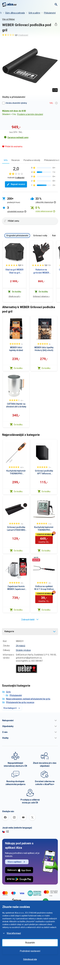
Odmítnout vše (30, 959)
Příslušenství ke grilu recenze (20, 702)
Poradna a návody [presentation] (32, 160)
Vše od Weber (8, 19)
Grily (8, 692)
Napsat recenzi (18, 184)
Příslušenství (50, 13)
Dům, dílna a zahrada (15, 13)
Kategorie (9, 631)
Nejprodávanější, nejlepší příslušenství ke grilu (28, 699)
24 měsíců (20, 645)
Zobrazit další (28, 619)
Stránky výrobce (23, 650)
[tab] (5, 160)
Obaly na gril (14, 296)
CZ (7, 831)
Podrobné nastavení (30, 951)
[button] (30, 720)
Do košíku (18, 368)
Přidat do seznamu (13, 146)
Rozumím (30, 942)
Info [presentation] (6, 160)
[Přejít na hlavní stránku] (9, 4)
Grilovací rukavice (41, 296)
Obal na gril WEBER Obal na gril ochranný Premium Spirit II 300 (14, 271)
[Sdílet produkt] (56, 24)
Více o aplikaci (14, 862)
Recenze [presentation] (16, 160)
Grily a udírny (34, 13)
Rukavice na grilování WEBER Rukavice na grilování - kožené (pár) (41, 271)
